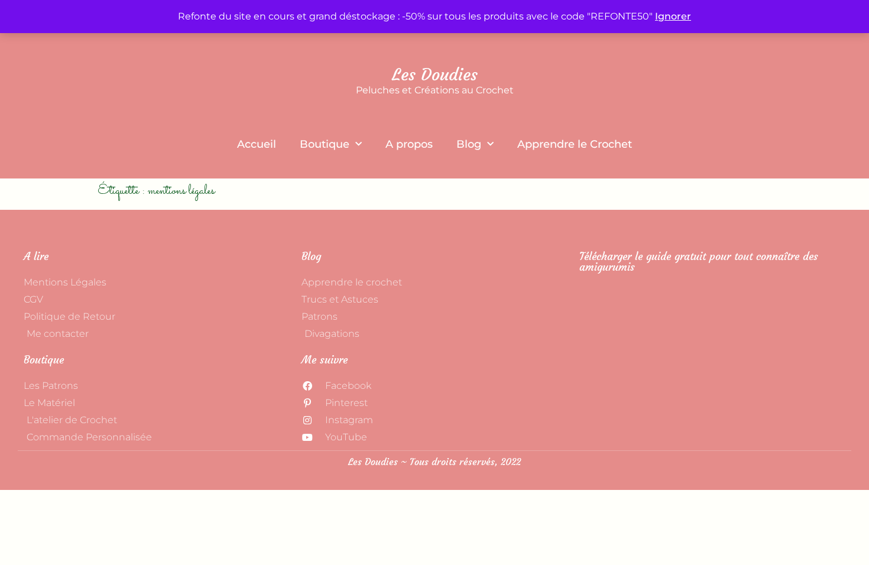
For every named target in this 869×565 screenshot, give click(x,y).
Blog (468, 144)
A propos (409, 144)
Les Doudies (435, 74)
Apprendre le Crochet (574, 144)
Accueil (256, 144)
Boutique (324, 144)
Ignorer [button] (673, 16)
